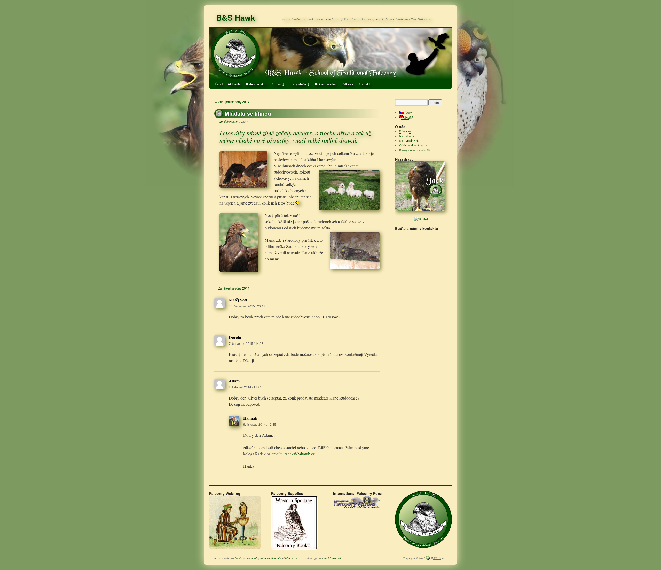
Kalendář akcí (256, 84)
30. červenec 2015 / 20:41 (247, 306)
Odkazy (347, 84)
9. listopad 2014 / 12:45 (259, 424)
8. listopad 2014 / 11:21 (245, 387)
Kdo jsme (405, 131)
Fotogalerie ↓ (300, 84)
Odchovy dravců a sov (413, 145)
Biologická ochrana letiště (414, 150)
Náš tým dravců (409, 140)
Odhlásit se (291, 558)
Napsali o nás (407, 136)
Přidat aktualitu (271, 558)
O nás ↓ (278, 84)
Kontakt (364, 84)
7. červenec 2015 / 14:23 (246, 343)
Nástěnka (240, 558)
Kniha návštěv (325, 84)
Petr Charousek (331, 558)
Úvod (219, 84)
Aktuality (234, 84)
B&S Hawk (235, 17)
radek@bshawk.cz (300, 453)
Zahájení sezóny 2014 (231, 101)
